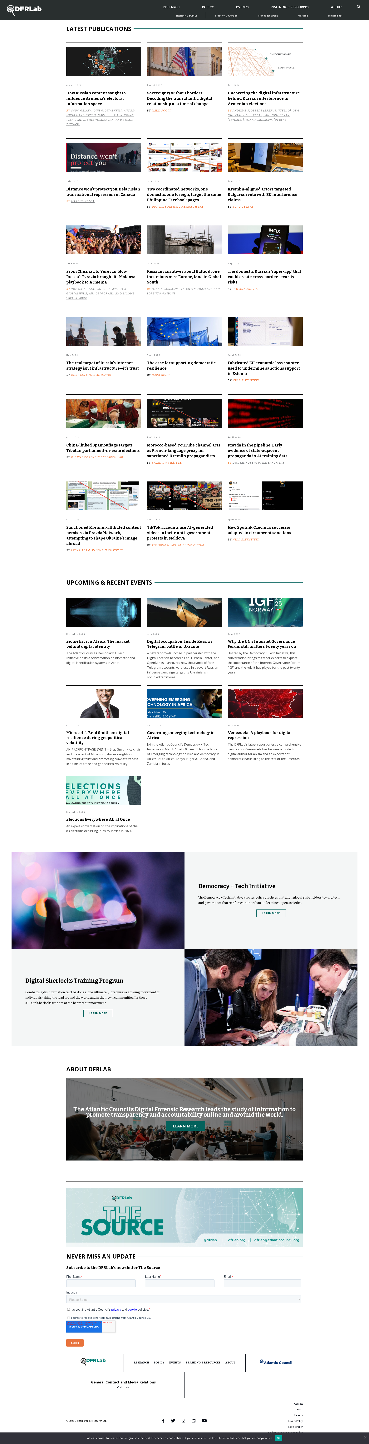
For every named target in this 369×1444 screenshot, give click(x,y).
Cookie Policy (295, 1426)
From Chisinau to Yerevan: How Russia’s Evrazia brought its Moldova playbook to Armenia (100, 276)
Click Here (123, 1387)
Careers (298, 1415)
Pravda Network (268, 15)
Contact (298, 1403)
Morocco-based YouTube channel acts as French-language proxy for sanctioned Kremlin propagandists (183, 450)
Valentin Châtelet (167, 462)
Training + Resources (290, 7)
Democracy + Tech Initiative (236, 886)
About (336, 7)
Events (242, 7)
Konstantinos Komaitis (91, 375)
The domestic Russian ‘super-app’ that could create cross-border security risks (264, 276)
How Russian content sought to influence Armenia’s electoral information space (96, 98)
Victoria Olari (164, 545)
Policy (208, 7)
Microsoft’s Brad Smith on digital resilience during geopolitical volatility (97, 737)
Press (300, 1409)
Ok (278, 1438)
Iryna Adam (80, 550)
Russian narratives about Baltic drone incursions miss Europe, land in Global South (184, 276)
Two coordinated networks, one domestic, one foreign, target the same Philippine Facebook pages (184, 194)
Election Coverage (226, 15)
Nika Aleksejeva (246, 380)
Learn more (185, 1126)
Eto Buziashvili (246, 289)
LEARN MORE (271, 913)
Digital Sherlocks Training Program (74, 980)
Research (171, 7)
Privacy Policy (295, 1421)
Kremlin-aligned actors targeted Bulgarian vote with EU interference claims (262, 194)
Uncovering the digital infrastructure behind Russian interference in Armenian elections (264, 98)
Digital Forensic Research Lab (178, 206)
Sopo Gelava (243, 206)
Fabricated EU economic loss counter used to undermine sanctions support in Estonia (264, 368)
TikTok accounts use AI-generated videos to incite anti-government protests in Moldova (180, 532)
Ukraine (303, 15)
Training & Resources (203, 1362)
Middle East (335, 15)
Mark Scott (161, 110)
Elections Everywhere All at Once (98, 819)
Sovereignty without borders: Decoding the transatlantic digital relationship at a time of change (179, 98)
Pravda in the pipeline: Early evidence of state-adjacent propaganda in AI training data (258, 450)
